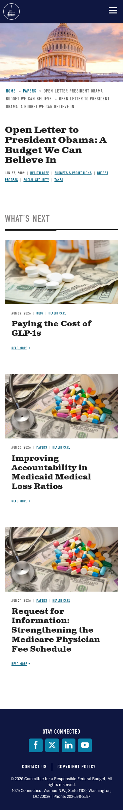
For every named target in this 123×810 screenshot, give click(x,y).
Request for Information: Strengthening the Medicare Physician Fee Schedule (55, 630)
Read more (19, 348)
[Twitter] (52, 745)
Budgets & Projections (73, 173)
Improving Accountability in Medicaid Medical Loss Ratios (51, 472)
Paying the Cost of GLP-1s (51, 329)
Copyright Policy (76, 767)
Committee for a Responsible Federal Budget (11, 11)
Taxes (58, 179)
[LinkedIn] (68, 745)
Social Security (36, 179)
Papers (41, 447)
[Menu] (113, 10)
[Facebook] (36, 745)
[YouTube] (85, 745)
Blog (39, 313)
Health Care (39, 173)
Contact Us (34, 767)
